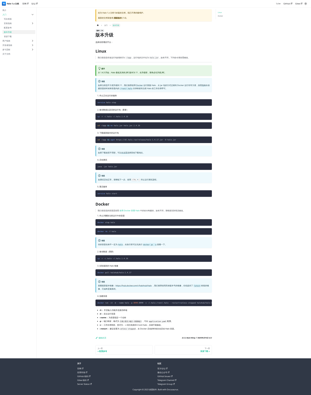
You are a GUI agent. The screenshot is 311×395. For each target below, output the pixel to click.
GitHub (286, 3)
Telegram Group (165, 384)
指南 (204, 85)
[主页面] (97, 25)
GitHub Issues (163, 376)
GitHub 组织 (82, 376)
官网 (24, 3)
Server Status (83, 384)
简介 (4, 10)
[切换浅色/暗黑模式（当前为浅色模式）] (306, 4)
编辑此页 (102, 337)
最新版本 (118, 18)
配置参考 (8, 27)
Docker (139, 85)
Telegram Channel (165, 380)
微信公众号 (162, 372)
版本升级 (8, 32)
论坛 (33, 3)
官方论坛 (161, 368)
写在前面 (8, 19)
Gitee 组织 (81, 380)
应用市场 (81, 372)
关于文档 (6, 54)
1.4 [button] (277, 3)
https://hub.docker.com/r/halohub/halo (134, 285)
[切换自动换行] (204, 303)
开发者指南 (7, 45)
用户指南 (6, 40)
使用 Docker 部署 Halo (130, 210)
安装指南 (8, 23)
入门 (4, 14)
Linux (220, 12)
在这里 (124, 152)
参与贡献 (6, 49)
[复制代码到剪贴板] (209, 102)
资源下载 (8, 36)
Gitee (297, 3)
